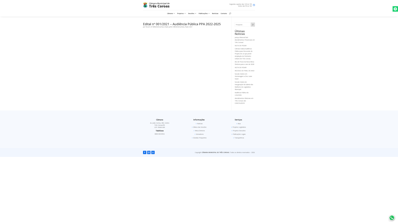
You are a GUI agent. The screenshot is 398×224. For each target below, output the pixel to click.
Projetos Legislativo (239, 127)
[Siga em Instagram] (148, 152)
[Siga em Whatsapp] (153, 152)
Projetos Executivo (239, 131)
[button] (395, 9)
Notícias (215, 13)
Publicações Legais (239, 134)
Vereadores (200, 134)
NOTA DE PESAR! (240, 46)
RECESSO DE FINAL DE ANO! (244, 71)
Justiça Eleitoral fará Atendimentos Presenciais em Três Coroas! (245, 39)
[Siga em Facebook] (144, 152)
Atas (239, 124)
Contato (224, 13)
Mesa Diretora (200, 131)
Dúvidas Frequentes (200, 138)
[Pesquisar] (253, 25)
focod (148, 27)
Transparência (239, 138)
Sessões (191, 13)
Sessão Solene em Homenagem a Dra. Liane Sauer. (243, 76)
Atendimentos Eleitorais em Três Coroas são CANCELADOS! (244, 100)
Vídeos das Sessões (199, 127)
